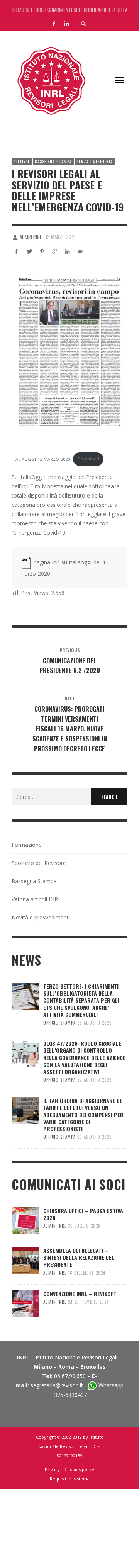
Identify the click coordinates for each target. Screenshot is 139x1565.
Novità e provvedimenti (41, 917)
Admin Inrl (31, 237)
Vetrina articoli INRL (36, 899)
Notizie (22, 161)
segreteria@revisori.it (59, 1385)
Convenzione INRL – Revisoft (80, 1294)
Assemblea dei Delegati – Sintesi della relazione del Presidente (78, 1257)
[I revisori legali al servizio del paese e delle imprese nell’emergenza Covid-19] (69, 351)
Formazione (27, 844)
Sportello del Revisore (39, 863)
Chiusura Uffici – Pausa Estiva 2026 (83, 1214)
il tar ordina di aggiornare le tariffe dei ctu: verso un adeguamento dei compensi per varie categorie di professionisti (83, 1114)
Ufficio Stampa (59, 1023)
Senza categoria (94, 161)
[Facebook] (53, 23)
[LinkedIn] (66, 23)
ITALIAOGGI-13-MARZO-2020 (41, 459)
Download (88, 459)
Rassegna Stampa (53, 161)
